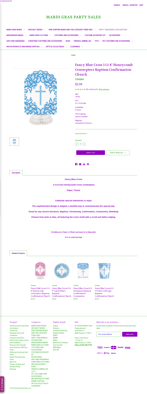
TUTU (97, 41)
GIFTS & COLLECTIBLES (55, 47)
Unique (55, 326)
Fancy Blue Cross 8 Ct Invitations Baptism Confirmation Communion (83, 292)
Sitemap (13, 369)
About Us (13, 362)
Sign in (125, 5)
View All (56, 350)
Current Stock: (81, 134)
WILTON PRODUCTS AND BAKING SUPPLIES (23, 47)
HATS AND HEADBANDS (15, 41)
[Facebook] (76, 164)
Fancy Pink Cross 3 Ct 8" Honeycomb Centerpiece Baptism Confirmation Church (40, 292)
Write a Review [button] (104, 89)
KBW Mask (57, 347)
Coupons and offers (17, 338)
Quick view (40, 269)
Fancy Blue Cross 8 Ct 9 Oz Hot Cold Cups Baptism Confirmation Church (104, 292)
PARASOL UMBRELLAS (82, 41)
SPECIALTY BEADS (35, 30)
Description (16, 173)
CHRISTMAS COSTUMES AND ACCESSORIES (45, 41)
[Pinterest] (88, 164)
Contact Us (14, 330)
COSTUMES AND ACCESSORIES (66, 35)
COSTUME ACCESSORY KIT (95, 35)
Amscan (56, 328)
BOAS (68, 41)
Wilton (55, 340)
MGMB (55, 338)
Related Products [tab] (18, 253)
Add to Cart (40, 273)
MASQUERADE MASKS (15, 35)
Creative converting (60, 330)
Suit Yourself (57, 345)
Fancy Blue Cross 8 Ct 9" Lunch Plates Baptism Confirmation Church (61, 292)
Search (117, 5)
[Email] (80, 164)
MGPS (55, 335)
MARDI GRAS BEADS (14, 30)
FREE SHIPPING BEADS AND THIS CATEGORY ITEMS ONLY (71, 30)
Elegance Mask (58, 333)
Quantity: (78, 140)
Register (133, 5)
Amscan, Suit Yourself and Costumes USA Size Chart (18, 347)
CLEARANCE (75, 47)
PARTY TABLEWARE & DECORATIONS (113, 30)
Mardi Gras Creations (60, 343)
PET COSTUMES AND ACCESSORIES (116, 41)
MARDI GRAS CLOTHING (39, 35)
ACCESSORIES (114, 35)
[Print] (84, 164)
